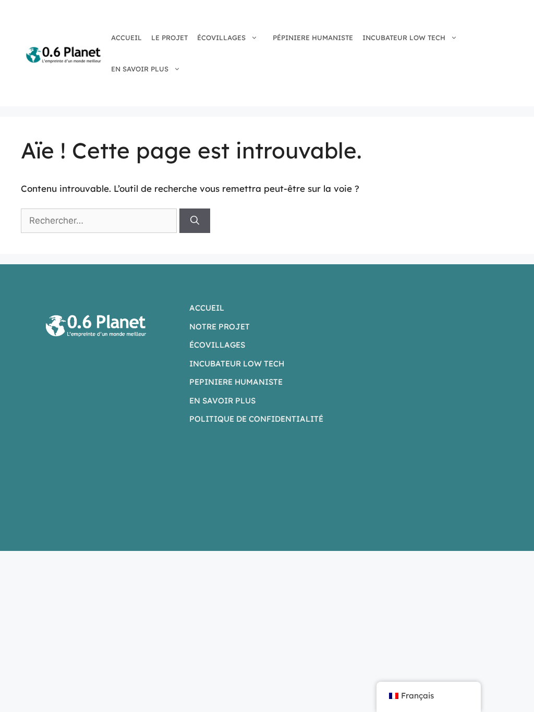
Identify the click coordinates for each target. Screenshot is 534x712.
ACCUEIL (126, 37)
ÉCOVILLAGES (221, 37)
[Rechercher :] (100, 220)
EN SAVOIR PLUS (139, 69)
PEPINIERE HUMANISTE (236, 382)
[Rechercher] (194, 221)
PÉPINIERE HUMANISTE (313, 37)
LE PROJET (169, 37)
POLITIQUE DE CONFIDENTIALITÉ (256, 419)
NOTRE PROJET (219, 327)
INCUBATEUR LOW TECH (403, 37)
